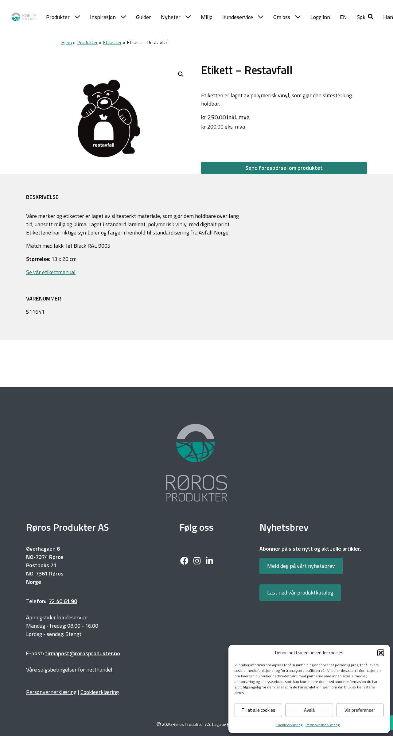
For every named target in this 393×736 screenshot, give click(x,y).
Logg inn (320, 17)
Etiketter (112, 42)
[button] (381, 653)
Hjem (66, 42)
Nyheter (171, 17)
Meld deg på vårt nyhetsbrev (301, 566)
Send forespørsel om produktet (284, 168)
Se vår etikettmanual (51, 272)
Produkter (58, 17)
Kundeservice (237, 17)
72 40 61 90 (63, 601)
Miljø (206, 17)
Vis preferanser (359, 710)
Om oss (281, 17)
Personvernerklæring (322, 725)
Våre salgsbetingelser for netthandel (69, 669)
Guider (143, 17)
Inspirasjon (103, 17)
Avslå (309, 710)
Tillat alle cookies (258, 710)
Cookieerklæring (289, 725)
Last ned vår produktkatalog (300, 592)
